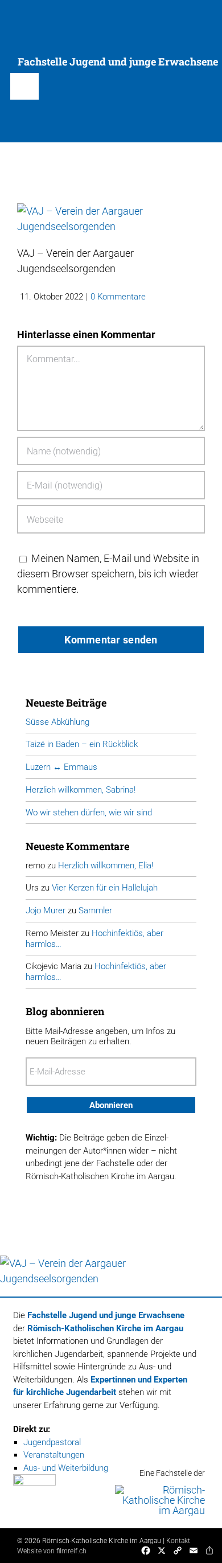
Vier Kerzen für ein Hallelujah (105, 888)
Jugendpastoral (52, 1442)
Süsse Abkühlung (57, 722)
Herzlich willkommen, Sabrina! (80, 790)
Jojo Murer (45, 910)
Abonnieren (111, 1105)
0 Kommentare (118, 297)
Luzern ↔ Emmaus (61, 767)
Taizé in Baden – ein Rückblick (82, 744)
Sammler (95, 910)
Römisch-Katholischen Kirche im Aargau (105, 1328)
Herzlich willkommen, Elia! (105, 865)
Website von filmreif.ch (52, 1551)
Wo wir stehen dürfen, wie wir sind (89, 812)
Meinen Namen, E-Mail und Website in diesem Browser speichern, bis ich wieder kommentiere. (108, 573)
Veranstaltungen (53, 1455)
